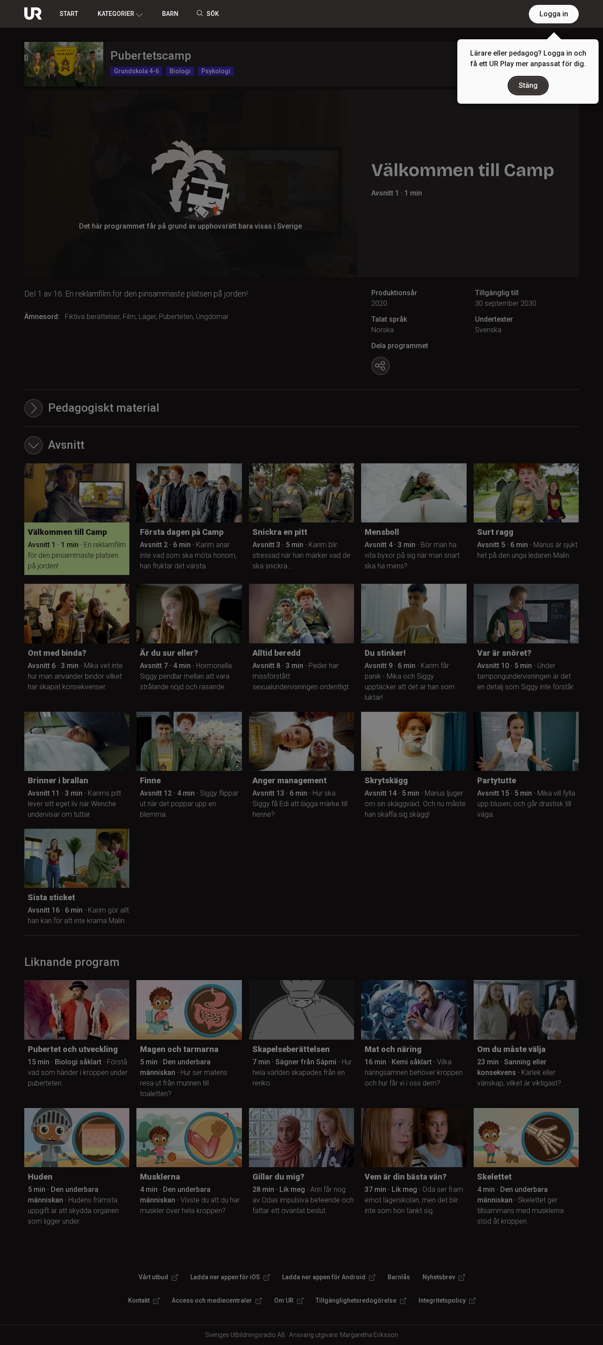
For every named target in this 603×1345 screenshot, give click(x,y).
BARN (170, 13)
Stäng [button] (528, 85)
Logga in (553, 14)
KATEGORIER (116, 13)
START (69, 13)
